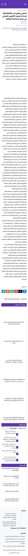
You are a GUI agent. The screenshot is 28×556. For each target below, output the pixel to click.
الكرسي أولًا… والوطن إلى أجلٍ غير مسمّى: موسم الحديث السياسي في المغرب (11, 485)
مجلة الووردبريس (12, 552)
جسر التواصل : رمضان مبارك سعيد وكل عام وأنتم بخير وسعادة (9, 445)
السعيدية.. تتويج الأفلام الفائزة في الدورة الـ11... (14, 536)
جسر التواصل (24, 21)
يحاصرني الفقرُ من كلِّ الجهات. (12, 491)
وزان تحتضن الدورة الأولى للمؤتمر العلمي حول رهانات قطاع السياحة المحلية (9, 439)
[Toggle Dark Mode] (5, 4)
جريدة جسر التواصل (21, 550)
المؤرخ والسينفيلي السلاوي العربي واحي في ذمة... (13, 546)
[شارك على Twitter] (20, 291)
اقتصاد (19, 10)
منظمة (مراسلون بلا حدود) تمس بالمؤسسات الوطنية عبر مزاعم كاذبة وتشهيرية (13, 362)
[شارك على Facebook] (24, 291)
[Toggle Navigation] (25, 4)
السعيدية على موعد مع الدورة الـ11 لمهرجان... (14, 539)
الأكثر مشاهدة (21, 428)
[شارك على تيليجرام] (3, 291)
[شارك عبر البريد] (16, 291)
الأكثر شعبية (13, 428)
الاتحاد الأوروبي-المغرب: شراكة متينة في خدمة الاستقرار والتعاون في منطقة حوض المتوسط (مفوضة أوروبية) (14, 400)
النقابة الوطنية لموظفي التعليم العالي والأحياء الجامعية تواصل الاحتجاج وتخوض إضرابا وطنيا (9, 523)
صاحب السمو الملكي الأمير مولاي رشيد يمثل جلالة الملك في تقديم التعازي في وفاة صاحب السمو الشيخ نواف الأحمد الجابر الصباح (13, 419)
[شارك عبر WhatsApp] (11, 291)
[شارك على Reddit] (7, 291)
